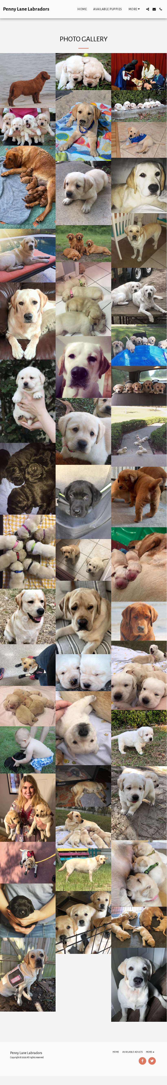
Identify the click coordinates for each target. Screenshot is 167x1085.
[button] (148, 9)
